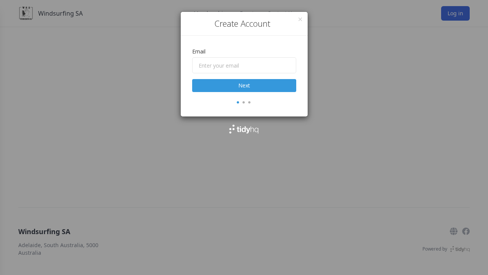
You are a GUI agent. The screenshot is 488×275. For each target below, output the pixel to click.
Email (198, 51)
